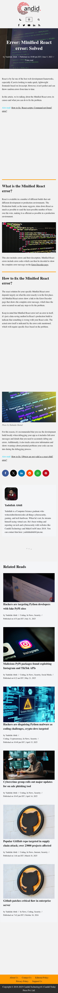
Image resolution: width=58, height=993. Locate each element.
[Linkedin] (34, 25)
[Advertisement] (29, 147)
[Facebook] (19, 25)
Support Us (37, 981)
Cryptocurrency (16, 738)
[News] (39, 25)
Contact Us (26, 977)
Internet (37, 852)
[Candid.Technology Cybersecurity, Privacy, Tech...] (29, 8)
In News (30, 615)
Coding (23, 615)
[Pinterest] (45, 473)
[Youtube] (29, 25)
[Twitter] (24, 25)
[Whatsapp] (37, 473)
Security (37, 615)
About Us (14, 977)
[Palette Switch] (20, 19)
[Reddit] (29, 473)
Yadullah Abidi (11, 56)
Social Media (47, 674)
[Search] (39, 20)
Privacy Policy (22, 981)
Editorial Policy (41, 977)
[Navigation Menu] (29, 19)
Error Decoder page (39, 264)
